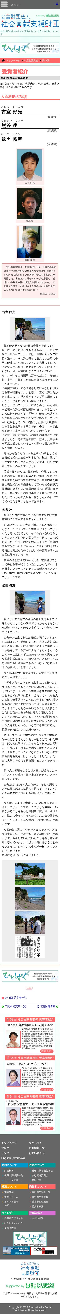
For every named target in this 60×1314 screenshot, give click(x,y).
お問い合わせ (37, 1153)
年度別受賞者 (31, 60)
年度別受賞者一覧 (15, 1006)
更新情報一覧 (37, 1148)
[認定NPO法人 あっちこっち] (30, 1090)
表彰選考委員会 (40, 1175)
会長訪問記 (38, 1218)
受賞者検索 (38, 1206)
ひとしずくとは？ (13, 1223)
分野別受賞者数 (46, 1006)
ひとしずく (35, 1142)
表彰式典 (36, 1180)
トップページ (13, 60)
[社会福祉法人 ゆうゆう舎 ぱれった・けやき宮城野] (30, 1129)
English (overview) (13, 1158)
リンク (5, 1153)
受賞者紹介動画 (40, 1201)
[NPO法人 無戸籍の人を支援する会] (30, 1052)
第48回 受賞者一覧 (15, 997)
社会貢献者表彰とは (42, 1170)
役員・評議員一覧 (13, 1175)
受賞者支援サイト (13, 1218)
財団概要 (9, 1170)
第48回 (45, 60)
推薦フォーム (11, 1197)
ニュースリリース (13, 1180)
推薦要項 (9, 1192)
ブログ (5, 1148)
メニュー (16, 4)
